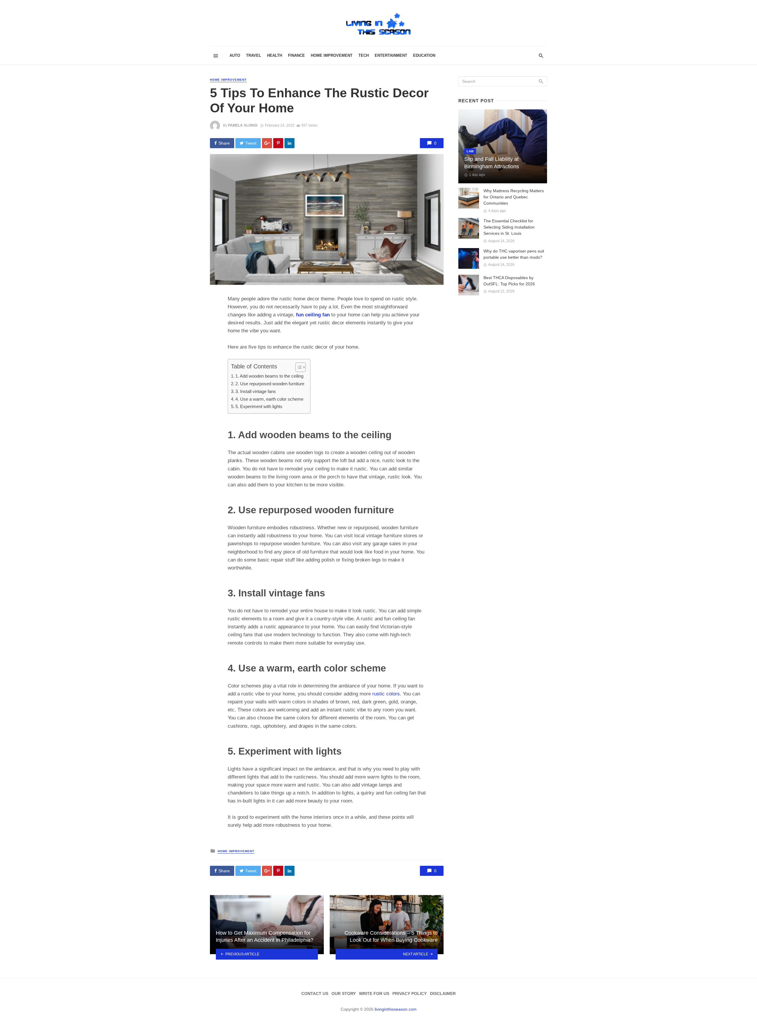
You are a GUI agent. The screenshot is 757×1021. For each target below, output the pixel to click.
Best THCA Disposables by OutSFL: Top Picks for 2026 (509, 280)
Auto (234, 55)
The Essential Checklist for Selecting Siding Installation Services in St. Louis (509, 227)
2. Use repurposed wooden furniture (269, 383)
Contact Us (314, 993)
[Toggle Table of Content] (297, 367)
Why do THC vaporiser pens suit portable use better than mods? (513, 254)
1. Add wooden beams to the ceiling (269, 375)
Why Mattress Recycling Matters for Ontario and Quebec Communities (513, 197)
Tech (363, 55)
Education (424, 55)
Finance (296, 55)
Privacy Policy (409, 993)
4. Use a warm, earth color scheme (269, 399)
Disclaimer (443, 993)
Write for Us (374, 993)
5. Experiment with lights (258, 406)
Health (274, 55)
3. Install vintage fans (255, 391)
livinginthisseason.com (396, 1009)
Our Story (343, 993)
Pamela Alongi (242, 125)
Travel (253, 55)
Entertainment (391, 55)
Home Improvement (331, 55)
